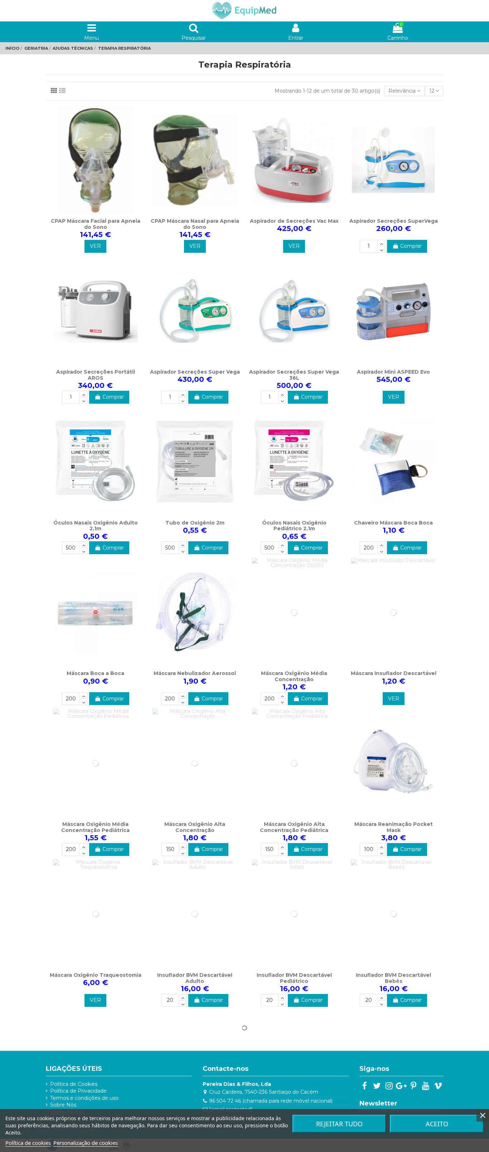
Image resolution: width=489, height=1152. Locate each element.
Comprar (411, 246)
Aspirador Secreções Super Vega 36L (294, 375)
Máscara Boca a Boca (95, 673)
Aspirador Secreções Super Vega (195, 372)
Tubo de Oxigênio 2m (194, 523)
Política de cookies (28, 1142)
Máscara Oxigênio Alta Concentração (194, 827)
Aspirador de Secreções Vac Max (294, 221)
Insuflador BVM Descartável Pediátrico (294, 978)
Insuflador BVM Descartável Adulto (194, 978)
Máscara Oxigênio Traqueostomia (95, 975)
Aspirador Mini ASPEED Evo (393, 372)
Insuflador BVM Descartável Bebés (393, 978)
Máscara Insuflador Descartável (393, 673)
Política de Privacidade (78, 1090)
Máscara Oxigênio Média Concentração (294, 676)
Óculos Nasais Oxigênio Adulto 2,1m (95, 526)
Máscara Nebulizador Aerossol (195, 673)
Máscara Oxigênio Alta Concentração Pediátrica (294, 827)
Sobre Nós (63, 1104)
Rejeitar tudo (339, 1123)
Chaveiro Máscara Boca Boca (393, 523)
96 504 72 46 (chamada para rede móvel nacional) (271, 1101)
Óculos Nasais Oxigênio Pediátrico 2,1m (294, 526)
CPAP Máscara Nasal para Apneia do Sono (195, 224)
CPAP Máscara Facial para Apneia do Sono (95, 224)
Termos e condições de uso (84, 1098)
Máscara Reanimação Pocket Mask (393, 827)
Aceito (437, 1123)
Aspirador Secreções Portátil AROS (95, 375)
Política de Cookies (73, 1084)
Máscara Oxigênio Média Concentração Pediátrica (95, 827)
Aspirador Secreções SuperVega (393, 221)
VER (95, 246)
